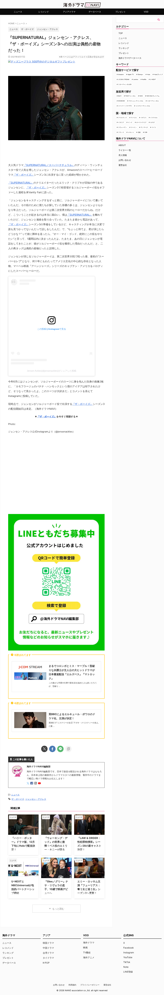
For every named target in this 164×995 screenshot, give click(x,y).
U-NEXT (153, 79)
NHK (141, 96)
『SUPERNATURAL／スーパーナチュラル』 (49, 165)
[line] (60, 749)
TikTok (126, 962)
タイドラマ (48, 957)
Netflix (144, 79)
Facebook (128, 947)
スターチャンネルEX (124, 84)
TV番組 (86, 952)
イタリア (121, 122)
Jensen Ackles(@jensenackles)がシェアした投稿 (51, 370)
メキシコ (131, 132)
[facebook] (52, 749)
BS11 (119, 96)
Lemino (135, 79)
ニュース (18, 11)
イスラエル (153, 117)
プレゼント (120, 11)
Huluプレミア (158, 74)
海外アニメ (88, 957)
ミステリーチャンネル (143, 106)
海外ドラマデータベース (130, 58)
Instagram (128, 952)
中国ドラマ (48, 947)
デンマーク (144, 127)
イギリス (143, 117)
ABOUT (122, 145)
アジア (46, 935)
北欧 (139, 132)
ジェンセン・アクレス (47, 29)
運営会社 (123, 165)
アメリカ (134, 117)
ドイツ (154, 127)
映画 (85, 947)
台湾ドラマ (48, 952)
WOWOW (121, 101)
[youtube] (39, 783)
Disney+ (140, 74)
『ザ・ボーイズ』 (23, 174)
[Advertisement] (56, 474)
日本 (145, 132)
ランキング (124, 48)
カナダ (152, 122)
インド (130, 122)
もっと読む (58, 908)
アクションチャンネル (136, 101)
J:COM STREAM (123, 79)
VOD (146, 11)
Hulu (148, 74)
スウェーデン (122, 127)
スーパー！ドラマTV (125, 106)
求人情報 (123, 155)
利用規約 (72, 985)
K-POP (46, 962)
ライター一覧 (125, 150)
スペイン (134, 127)
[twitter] (44, 749)
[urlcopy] (68, 749)
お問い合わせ (125, 160)
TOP (121, 33)
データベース (95, 11)
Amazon (121, 74)
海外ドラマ (88, 942)
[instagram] (35, 783)
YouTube (127, 957)
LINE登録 (128, 971)
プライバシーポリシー (89, 985)
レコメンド (43, 11)
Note (125, 967)
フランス (121, 132)
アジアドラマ (69, 11)
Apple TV (131, 74)
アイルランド (122, 117)
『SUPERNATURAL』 (20, 182)
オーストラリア (141, 122)
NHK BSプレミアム (153, 96)
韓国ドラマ (48, 942)
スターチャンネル (153, 101)
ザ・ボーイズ (27, 29)
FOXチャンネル (130, 96)
